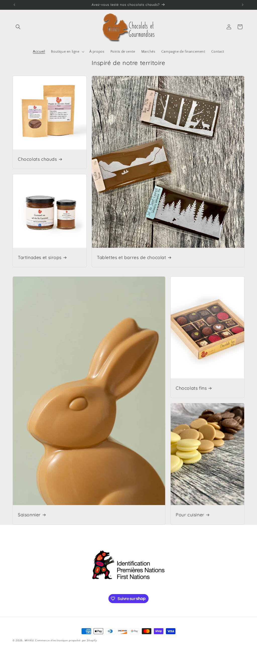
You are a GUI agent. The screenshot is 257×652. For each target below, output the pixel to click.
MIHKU (29, 640)
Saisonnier (29, 515)
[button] (18, 26)
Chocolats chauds (37, 159)
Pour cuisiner (190, 515)
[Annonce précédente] (14, 5)
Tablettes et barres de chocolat (131, 257)
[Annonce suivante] (242, 5)
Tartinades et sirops (39, 257)
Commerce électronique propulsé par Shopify (66, 640)
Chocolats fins (191, 388)
